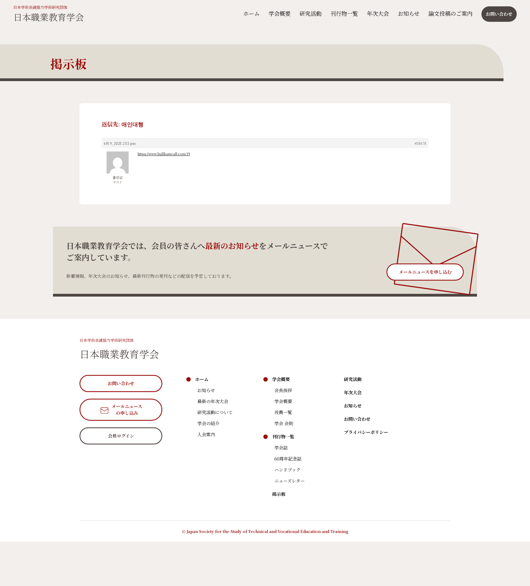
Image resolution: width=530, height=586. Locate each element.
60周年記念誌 (287, 459)
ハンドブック (287, 470)
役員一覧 (283, 412)
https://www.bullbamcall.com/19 (163, 153)
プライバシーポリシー (366, 432)
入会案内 (206, 434)
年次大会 (378, 13)
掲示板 (278, 494)
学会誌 (281, 447)
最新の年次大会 (212, 401)
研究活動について (215, 412)
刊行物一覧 (344, 13)
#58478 (420, 143)
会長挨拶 (283, 390)
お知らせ (409, 13)
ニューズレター (289, 481)
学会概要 (280, 13)
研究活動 (311, 13)
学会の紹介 (208, 423)
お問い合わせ (357, 419)
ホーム (251, 13)
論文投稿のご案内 (450, 13)
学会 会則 (283, 423)
